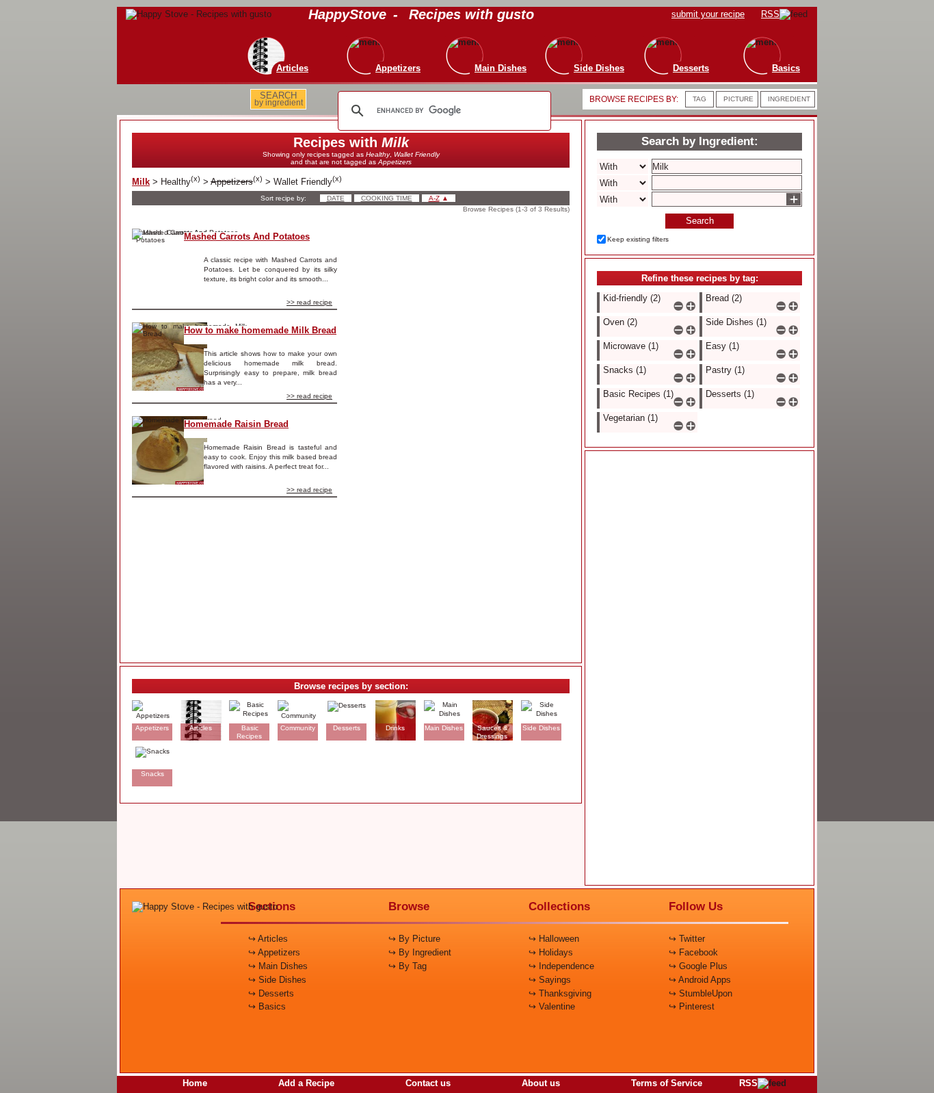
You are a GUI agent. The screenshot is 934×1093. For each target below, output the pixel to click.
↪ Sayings (550, 980)
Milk (141, 182)
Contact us (428, 1083)
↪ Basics (267, 1006)
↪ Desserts (271, 993)
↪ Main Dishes (278, 966)
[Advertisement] (465, 434)
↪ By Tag (407, 966)
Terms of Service (666, 1083)
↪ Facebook (693, 952)
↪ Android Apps (700, 980)
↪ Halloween (554, 939)
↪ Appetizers (274, 952)
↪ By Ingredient (419, 952)
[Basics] (757, 41)
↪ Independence (561, 966)
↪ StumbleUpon (700, 993)
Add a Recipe (306, 1083)
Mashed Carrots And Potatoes (247, 236)
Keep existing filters (638, 239)
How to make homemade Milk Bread (260, 330)
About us (541, 1083)
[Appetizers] (368, 41)
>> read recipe (309, 302)
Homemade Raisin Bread (236, 424)
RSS (748, 1083)
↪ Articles (268, 939)
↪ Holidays (551, 952)
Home (195, 1083)
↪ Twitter (687, 939)
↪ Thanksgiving (560, 993)
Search (700, 221)
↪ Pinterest (692, 1006)
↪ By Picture (414, 939)
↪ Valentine (552, 1006)
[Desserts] (661, 41)
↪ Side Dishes (277, 980)
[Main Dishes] (471, 41)
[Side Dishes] (569, 41)
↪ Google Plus (698, 966)
